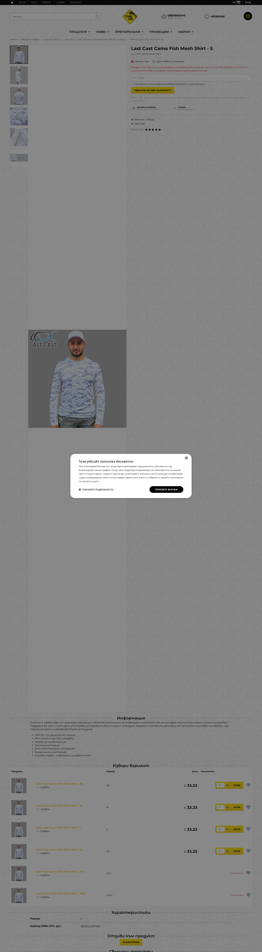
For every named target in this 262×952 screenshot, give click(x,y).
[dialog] (131, 476)
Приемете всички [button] (166, 489)
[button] (96, 489)
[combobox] (186, 457)
